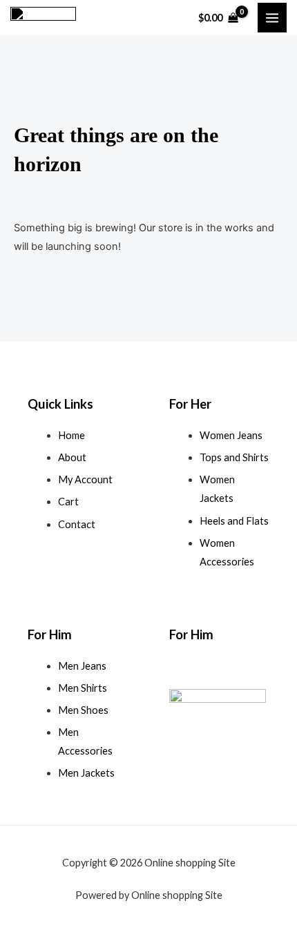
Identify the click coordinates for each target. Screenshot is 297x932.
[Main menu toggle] (272, 17)
